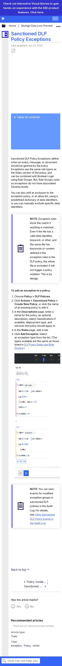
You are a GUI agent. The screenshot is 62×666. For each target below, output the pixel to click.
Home (13, 25)
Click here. (37, 12)
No (32, 606)
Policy (27, 645)
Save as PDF (13, 51)
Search (4, 661)
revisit (36, 645)
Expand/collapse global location (58, 25)
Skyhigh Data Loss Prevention (39, 25)
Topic (14, 636)
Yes (18, 606)
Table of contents (28, 117)
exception (16, 645)
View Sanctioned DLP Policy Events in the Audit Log (42, 519)
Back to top (18, 569)
